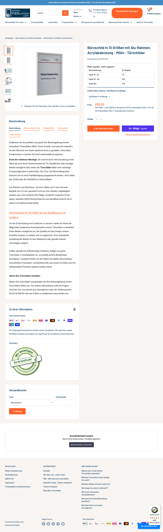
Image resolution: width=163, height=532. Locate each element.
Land (11, 397)
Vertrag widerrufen (149, 526)
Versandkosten (11, 475)
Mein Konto (76, 14)
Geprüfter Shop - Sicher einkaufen (57, 482)
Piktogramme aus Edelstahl (92, 22)
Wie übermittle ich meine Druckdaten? (92, 506)
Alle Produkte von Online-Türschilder (28, 38)
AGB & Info (9, 478)
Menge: (90, 119)
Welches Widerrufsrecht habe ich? (96, 484)
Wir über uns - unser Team (54, 475)
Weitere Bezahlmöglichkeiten (138, 134)
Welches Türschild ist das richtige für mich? (96, 478)
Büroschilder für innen (14, 22)
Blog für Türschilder (145, 22)
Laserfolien (53, 22)
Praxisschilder (68, 22)
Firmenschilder (37, 22)
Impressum (9, 482)
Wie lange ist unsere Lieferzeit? (95, 488)
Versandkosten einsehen (124, 111)
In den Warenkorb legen (103, 128)
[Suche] (65, 13)
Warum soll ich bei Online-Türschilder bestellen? (92, 472)
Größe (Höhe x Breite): (106, 91)
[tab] (15, 128)
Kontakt (46, 471)
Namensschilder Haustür (119, 22)
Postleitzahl (61, 397)
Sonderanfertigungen (127, 11)
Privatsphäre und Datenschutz (17, 486)
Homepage (9, 38)
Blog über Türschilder (52, 490)
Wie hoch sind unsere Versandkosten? (90, 493)
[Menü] (158, 506)
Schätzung (17, 411)
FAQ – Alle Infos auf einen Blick (56, 478)
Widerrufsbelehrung (13, 471)
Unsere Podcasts (50, 486)
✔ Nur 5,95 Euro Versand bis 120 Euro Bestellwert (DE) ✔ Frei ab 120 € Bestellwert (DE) (81, 2)
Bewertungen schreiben (81, 445)
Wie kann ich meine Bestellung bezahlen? (94, 499)
